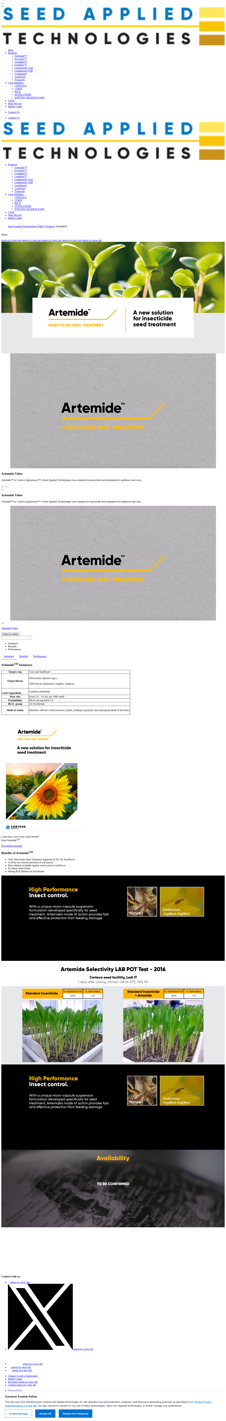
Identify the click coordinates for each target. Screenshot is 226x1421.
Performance (14, 649)
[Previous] (2, 486)
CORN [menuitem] (18, 88)
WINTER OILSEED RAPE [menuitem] (30, 97)
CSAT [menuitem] (11, 100)
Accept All (45, 1414)
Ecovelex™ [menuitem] (21, 59)
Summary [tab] (9, 656)
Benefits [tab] (23, 656)
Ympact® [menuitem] (20, 79)
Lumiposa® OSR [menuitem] (24, 70)
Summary (13, 643)
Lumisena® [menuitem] (21, 73)
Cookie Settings (18, 1414)
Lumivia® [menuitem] (20, 76)
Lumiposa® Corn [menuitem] (24, 67)
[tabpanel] (113, 754)
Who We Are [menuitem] (15, 103)
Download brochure (11, 845)
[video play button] (2, 489)
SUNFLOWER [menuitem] (23, 94)
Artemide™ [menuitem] (21, 56)
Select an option (10, 634)
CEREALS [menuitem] (21, 85)
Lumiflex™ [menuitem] (21, 64)
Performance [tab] (39, 656)
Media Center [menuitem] (15, 106)
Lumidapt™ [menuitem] (21, 61)
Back (10, 50)
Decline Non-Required (75, 1414)
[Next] (6, 486)
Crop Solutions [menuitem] (16, 82)
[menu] (2, 3)
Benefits (12, 646)
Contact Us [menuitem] (14, 112)
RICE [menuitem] (18, 91)
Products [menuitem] (12, 53)
